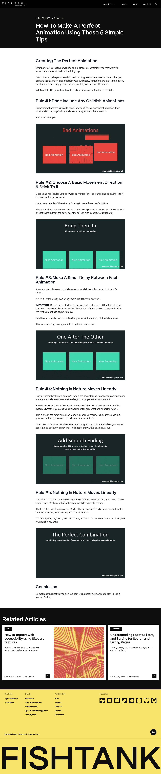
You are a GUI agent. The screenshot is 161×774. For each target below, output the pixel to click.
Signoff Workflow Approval (36, 711)
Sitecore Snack (31, 706)
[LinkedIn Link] (153, 732)
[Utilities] (102, 701)
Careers (58, 711)
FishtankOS (29, 698)
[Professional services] (109, 701)
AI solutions (9, 702)
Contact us (59, 715)
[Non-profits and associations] (146, 701)
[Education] (139, 701)
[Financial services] (124, 701)
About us (58, 706)
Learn (122, 4)
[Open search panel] (156, 4)
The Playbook (30, 715)
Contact (147, 4)
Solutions (107, 4)
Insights (58, 702)
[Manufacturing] (154, 701)
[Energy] (117, 701)
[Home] (14, 4)
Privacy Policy (33, 734)
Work (135, 4)
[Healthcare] (131, 701)
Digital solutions (11, 698)
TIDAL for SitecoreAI (33, 702)
